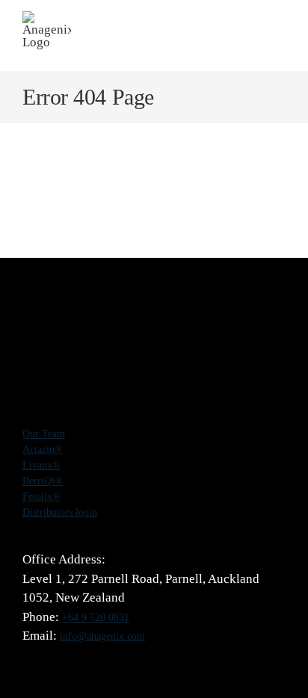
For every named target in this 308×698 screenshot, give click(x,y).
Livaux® (41, 465)
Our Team (43, 433)
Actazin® (42, 449)
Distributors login (59, 512)
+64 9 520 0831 (95, 617)
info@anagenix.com (102, 636)
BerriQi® (42, 481)
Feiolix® (41, 496)
